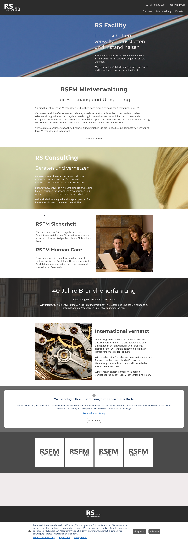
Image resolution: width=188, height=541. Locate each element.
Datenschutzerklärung (94, 413)
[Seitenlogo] (12, 7)
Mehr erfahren (94, 138)
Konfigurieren (80, 537)
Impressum (64, 537)
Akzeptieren (94, 420)
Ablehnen (154, 531)
